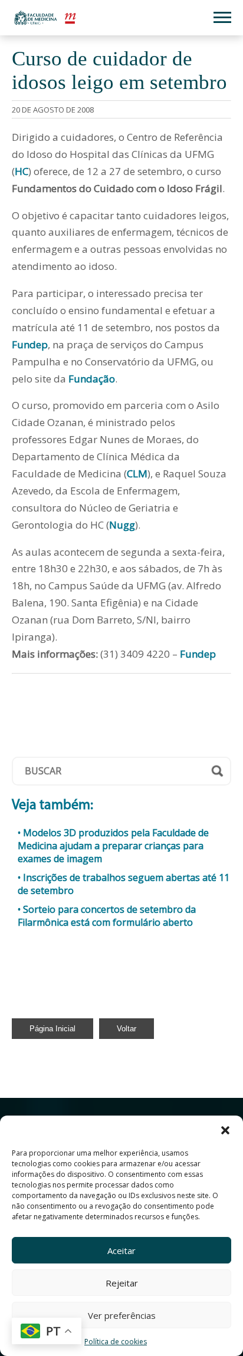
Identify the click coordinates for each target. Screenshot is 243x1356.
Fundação (91, 378)
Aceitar (121, 1250)
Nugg (122, 525)
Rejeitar (122, 1283)
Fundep (30, 344)
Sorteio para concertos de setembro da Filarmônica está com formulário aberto (107, 916)
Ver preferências (122, 1315)
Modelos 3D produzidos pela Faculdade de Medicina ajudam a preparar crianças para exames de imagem (113, 845)
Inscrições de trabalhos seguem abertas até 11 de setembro (123, 884)
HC (21, 171)
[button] (225, 1130)
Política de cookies (115, 1342)
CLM (137, 473)
